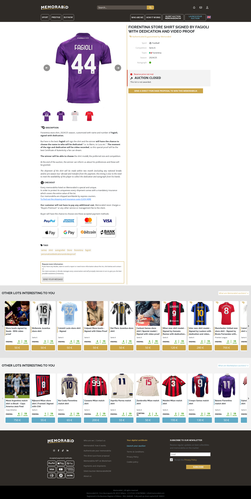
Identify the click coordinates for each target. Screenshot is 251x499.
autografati (60, 250)
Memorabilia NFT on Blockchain (97, 461)
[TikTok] (63, 450)
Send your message (53, 279)
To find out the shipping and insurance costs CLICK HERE (66, 199)
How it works (153, 17)
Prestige (56, 17)
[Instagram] (54, 450)
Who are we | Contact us (94, 440)
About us (88, 476)
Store (69, 250)
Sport (45, 17)
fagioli (88, 250)
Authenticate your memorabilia (97, 450)
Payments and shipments (95, 466)
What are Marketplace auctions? (232, 365)
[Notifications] (194, 8)
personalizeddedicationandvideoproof (58, 254)
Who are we (137, 17)
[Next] (248, 326)
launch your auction (195, 17)
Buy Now (68, 17)
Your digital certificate (137, 440)
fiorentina (78, 250)
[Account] (207, 8)
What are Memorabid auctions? (233, 293)
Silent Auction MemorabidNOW (173, 17)
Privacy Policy (132, 457)
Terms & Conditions (135, 451)
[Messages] (200, 8)
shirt (51, 250)
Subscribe (198, 467)
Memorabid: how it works (95, 445)
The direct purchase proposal (97, 456)
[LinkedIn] (67, 450)
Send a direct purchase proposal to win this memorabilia (165, 91)
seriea (44, 250)
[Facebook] (58, 450)
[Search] (150, 7)
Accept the (186, 459)
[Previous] (2, 326)
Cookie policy (132, 462)
